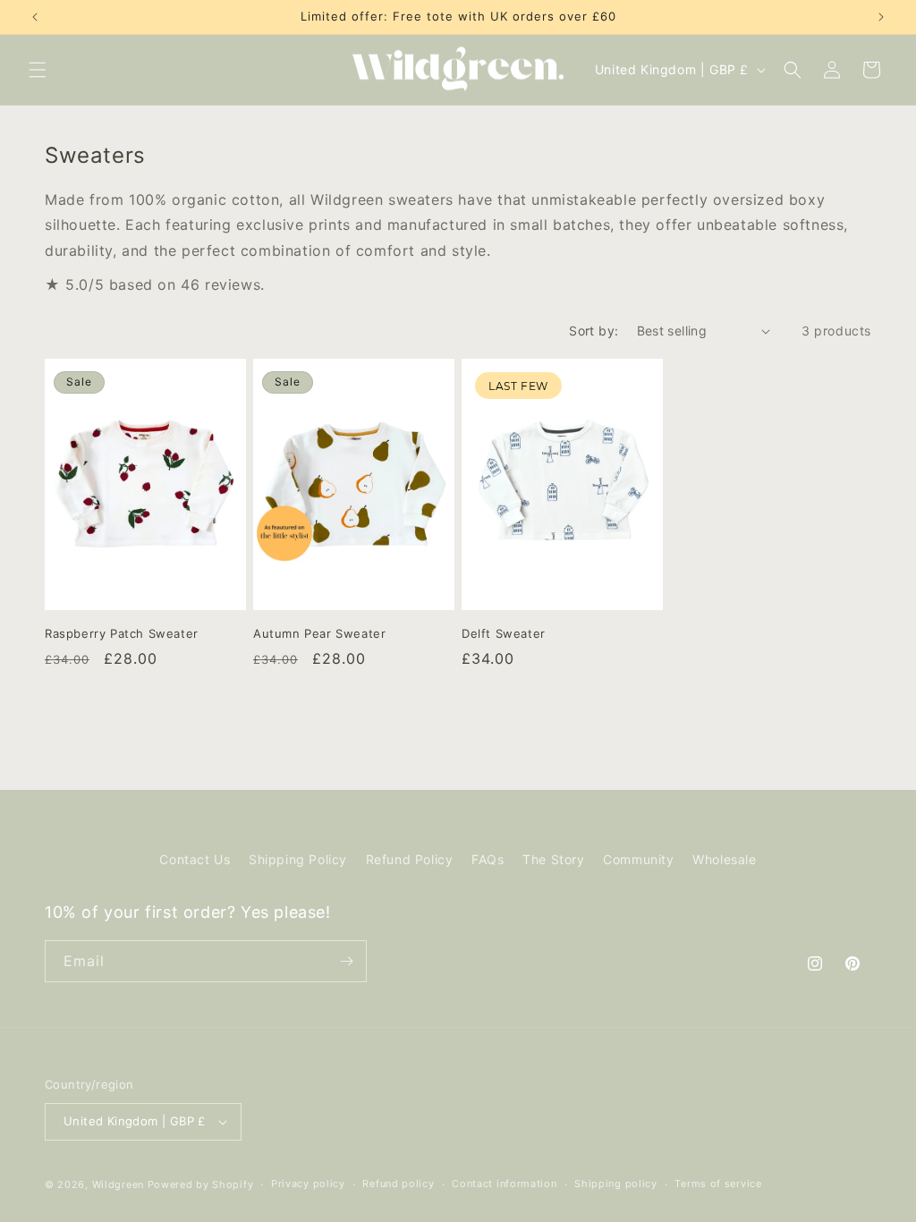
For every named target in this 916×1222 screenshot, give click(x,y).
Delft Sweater (504, 633)
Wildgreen (118, 1184)
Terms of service (717, 1183)
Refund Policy (410, 859)
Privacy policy (308, 1183)
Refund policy (398, 1183)
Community (638, 859)
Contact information (504, 1183)
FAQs (487, 859)
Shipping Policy (298, 859)
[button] (37, 69)
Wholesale (724, 859)
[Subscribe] (346, 961)
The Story (553, 859)
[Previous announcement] (35, 17)
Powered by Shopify (201, 1184)
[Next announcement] (881, 17)
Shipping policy (615, 1183)
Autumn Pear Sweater (319, 633)
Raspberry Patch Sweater (122, 633)
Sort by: (593, 330)
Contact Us (194, 859)
